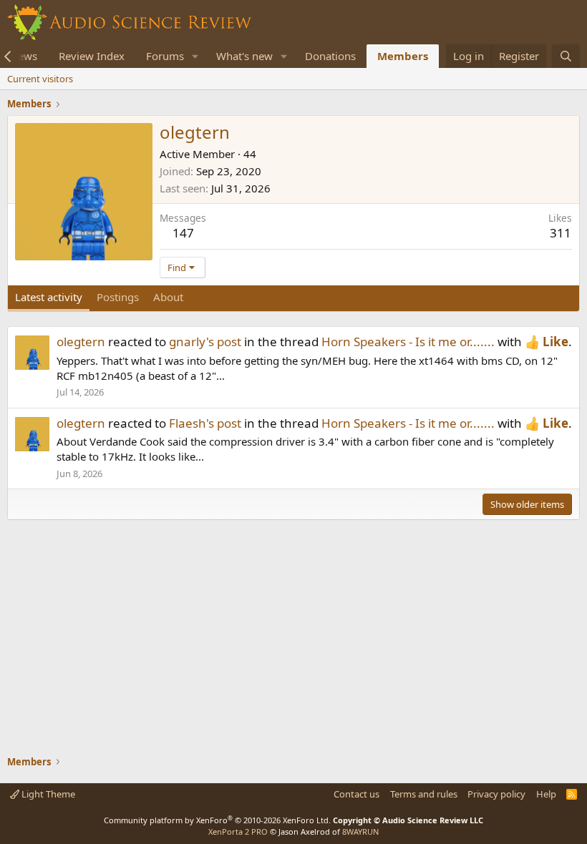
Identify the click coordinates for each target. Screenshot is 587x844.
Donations (330, 56)
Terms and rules (423, 793)
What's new (244, 56)
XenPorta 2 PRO (238, 831)
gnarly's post (205, 341)
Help (546, 793)
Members (402, 56)
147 (183, 233)
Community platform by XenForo (217, 820)
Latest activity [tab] (48, 297)
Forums (165, 56)
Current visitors (40, 78)
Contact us (356, 793)
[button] (195, 56)
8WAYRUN (360, 831)
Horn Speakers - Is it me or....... (408, 341)
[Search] (566, 56)
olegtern (81, 341)
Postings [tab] (118, 297)
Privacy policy (496, 793)
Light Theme (47, 793)
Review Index (92, 56)
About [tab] (168, 297)
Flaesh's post (205, 423)
